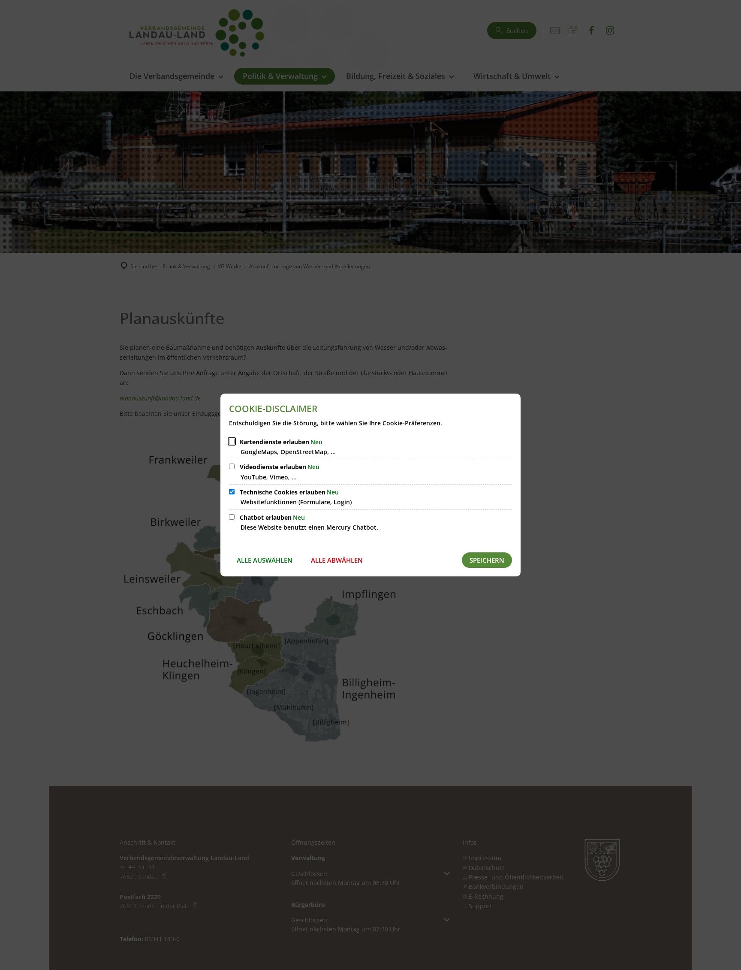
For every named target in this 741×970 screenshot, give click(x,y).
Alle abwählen (337, 560)
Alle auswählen (264, 560)
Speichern (487, 560)
